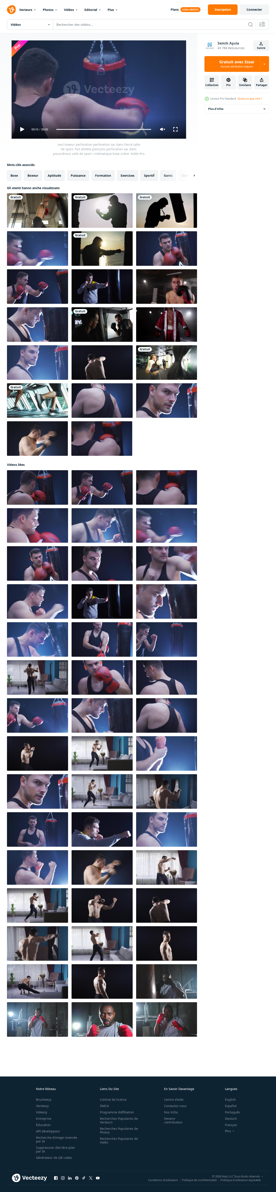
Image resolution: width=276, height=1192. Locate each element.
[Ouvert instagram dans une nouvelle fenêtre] (63, 1178)
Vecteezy (42, 1106)
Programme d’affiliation (117, 1112)
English (230, 1099)
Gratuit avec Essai (236, 64)
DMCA (104, 1106)
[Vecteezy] (11, 9)
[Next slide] (190, 175)
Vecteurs (25, 10)
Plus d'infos (215, 109)
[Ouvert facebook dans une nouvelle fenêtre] (56, 1178)
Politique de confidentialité (199, 1180)
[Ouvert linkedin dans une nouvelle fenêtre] (70, 1178)
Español (231, 1106)
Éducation (43, 1125)
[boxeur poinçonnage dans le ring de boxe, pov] (166, 286)
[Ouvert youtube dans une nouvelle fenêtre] (97, 1178)
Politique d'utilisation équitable (240, 1180)
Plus (111, 10)
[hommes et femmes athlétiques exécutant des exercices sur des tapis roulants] (37, 400)
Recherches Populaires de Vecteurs (119, 1120)
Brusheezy (43, 1099)
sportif (149, 175)
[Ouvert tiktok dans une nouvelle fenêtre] (84, 1178)
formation (103, 175)
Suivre (261, 48)
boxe (14, 175)
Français (231, 1125)
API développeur (48, 1131)
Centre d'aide (173, 1099)
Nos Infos (171, 1112)
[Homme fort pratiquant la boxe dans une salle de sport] (37, 210)
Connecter (254, 9)
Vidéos (69, 10)
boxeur (32, 175)
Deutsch (231, 1118)
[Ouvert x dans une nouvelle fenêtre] (91, 1178)
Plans (175, 9)
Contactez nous (175, 1106)
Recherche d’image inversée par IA (56, 1139)
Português (232, 1112)
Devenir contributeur (173, 1120)
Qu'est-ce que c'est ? (250, 98)
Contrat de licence (113, 1099)
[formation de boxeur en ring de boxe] (166, 324)
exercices (127, 175)
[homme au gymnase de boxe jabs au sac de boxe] (102, 324)
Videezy (41, 1112)
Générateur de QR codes (54, 1158)
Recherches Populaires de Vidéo (119, 1140)
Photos (48, 10)
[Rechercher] (250, 24)
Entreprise (43, 1118)
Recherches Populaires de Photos (119, 1130)
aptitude (54, 175)
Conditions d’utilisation (163, 1180)
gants (168, 175)
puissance (78, 175)
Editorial (90, 10)
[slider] (103, 129)
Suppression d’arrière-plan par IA (55, 1149)
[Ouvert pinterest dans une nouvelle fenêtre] (77, 1178)
